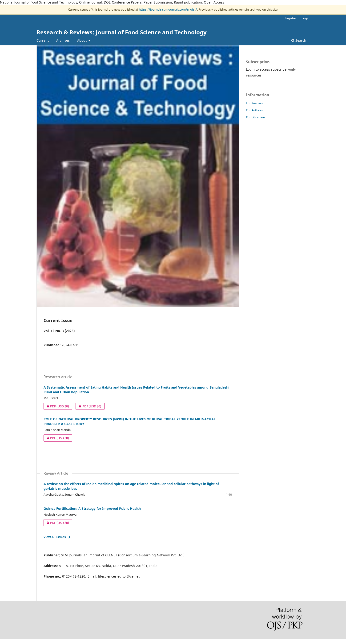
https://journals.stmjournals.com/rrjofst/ (168, 9)
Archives (63, 40)
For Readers (254, 103)
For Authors (254, 110)
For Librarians (255, 117)
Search (300, 40)
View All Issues (55, 537)
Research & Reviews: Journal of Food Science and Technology (121, 32)
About (82, 40)
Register (290, 18)
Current (42, 40)
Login (306, 18)
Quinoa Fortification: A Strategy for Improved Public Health (92, 508)
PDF (56, 406)
